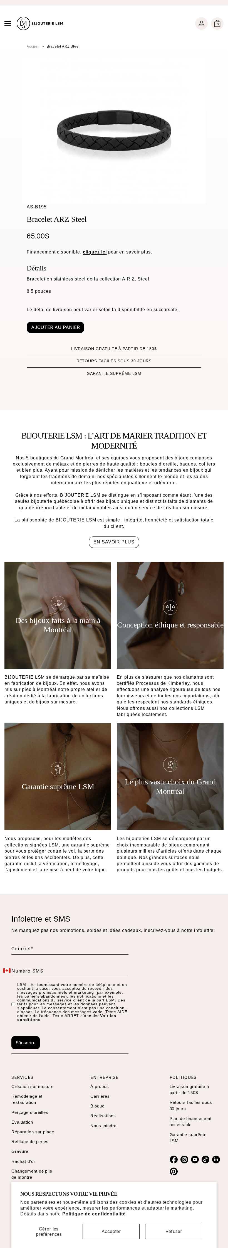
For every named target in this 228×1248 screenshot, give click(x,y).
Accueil (33, 46)
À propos (99, 1086)
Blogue (97, 1106)
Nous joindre (103, 1125)
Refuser (173, 1231)
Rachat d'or (23, 1161)
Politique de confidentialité (94, 1214)
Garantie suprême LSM (114, 373)
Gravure (19, 1151)
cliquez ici (95, 252)
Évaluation (22, 1122)
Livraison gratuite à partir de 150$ (114, 348)
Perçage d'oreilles (29, 1112)
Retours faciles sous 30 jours (114, 361)
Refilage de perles (30, 1141)
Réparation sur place (32, 1131)
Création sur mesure (32, 1086)
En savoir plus (113, 542)
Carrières (100, 1096)
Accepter (111, 1231)
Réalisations (103, 1115)
